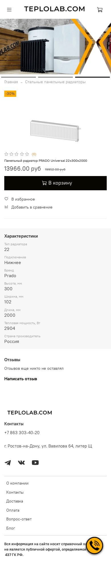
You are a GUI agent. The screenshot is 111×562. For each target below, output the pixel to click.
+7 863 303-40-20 (22, 432)
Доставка (14, 501)
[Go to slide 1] (18, 77)
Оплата (12, 510)
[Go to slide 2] (55, 77)
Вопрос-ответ (19, 519)
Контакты (15, 492)
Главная (11, 81)
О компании (17, 483)
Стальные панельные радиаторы (55, 81)
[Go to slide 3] (92, 77)
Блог (10, 528)
